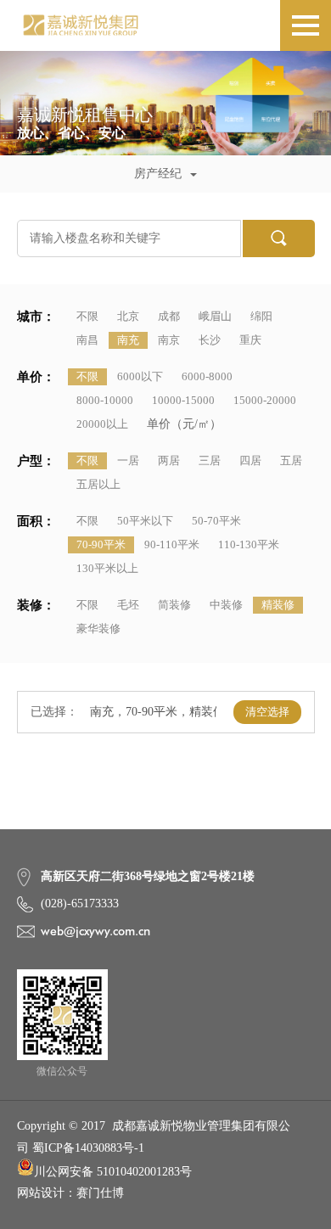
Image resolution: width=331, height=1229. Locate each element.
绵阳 (261, 316)
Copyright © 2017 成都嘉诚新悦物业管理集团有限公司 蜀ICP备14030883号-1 (153, 1136)
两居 (169, 460)
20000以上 (102, 424)
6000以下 (140, 376)
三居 (210, 460)
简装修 (174, 604)
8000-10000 (104, 400)
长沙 (210, 340)
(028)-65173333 (80, 903)
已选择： (54, 711)
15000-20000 (264, 400)
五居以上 (98, 484)
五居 (291, 460)
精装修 (278, 604)
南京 (169, 340)
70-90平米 (101, 544)
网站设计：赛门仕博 (70, 1193)
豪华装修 (98, 628)
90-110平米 (171, 544)
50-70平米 (216, 520)
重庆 (250, 340)
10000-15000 (183, 400)
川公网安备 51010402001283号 (113, 1171)
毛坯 (128, 604)
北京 (128, 316)
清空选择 (267, 711)
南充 (128, 340)
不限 (87, 316)
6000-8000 (207, 376)
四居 (250, 460)
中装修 (226, 604)
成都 (169, 316)
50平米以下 (145, 520)
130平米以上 (107, 568)
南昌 (87, 340)
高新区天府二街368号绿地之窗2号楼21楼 (148, 876)
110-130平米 (248, 544)
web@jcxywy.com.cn (95, 931)
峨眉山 (215, 316)
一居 (128, 460)
